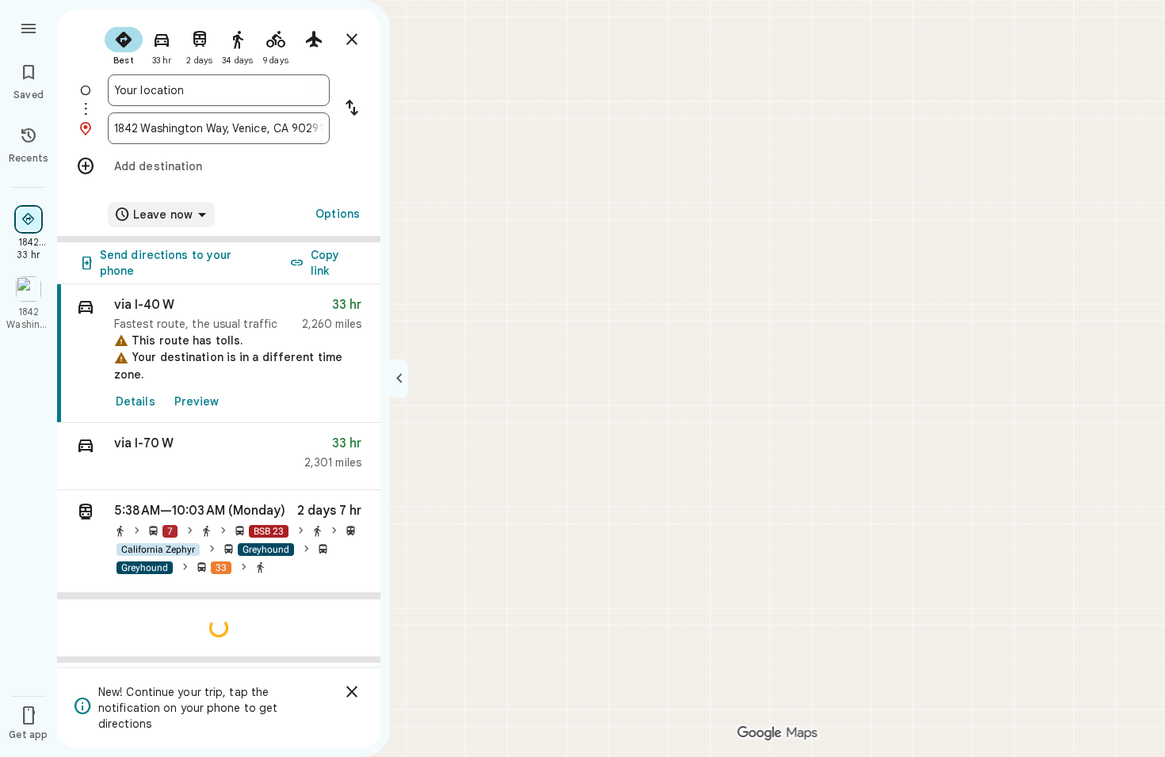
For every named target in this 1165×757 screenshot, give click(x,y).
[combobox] (218, 90)
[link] (218, 353)
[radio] (124, 44)
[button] (218, 456)
